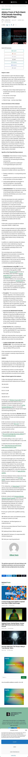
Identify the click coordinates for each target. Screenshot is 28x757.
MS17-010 (16, 423)
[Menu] (2, 2)
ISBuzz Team (8, 20)
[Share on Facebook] (11, 25)
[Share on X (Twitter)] (9, 25)
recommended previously (9, 435)
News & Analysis (8, 5)
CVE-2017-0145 (19, 280)
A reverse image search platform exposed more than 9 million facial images (13, 602)
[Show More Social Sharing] (16, 25)
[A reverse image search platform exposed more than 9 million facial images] (14, 593)
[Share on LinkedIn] (7, 25)
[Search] (26, 2)
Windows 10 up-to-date (15, 400)
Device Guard (16, 486)
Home (3, 5)
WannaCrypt (8, 277)
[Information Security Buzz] (14, 2)
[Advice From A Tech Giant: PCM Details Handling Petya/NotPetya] (14, 36)
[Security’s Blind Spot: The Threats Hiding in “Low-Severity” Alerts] (14, 638)
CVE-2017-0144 (13, 271)
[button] (26, 730)
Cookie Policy (13, 755)
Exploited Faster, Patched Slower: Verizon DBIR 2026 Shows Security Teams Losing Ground (13, 625)
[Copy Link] (13, 25)
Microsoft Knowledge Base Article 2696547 (13, 434)
